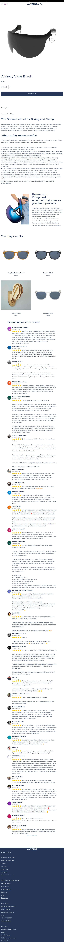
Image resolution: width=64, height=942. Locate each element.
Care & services (6, 889)
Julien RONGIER (18, 482)
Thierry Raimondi (19, 435)
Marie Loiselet (18, 785)
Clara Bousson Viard (21, 694)
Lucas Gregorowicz (20, 327)
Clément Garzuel (19, 634)
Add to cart (32, 94)
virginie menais (18, 491)
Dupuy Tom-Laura (19, 382)
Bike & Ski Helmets (7, 860)
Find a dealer (5, 909)
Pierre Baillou (18, 470)
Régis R (15, 747)
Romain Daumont (19, 826)
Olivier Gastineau (19, 346)
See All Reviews (32, 836)
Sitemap (4, 872)
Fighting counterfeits (8, 938)
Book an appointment (8, 906)
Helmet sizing (5, 883)
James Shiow (17, 802)
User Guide (5, 886)
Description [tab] (5, 108)
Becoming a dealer (7, 912)
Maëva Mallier (18, 721)
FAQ (2, 895)
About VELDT (5, 921)
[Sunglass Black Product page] (48, 254)
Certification (5, 941)
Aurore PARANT (18, 529)
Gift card (4, 866)
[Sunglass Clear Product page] (48, 295)
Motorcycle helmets (8, 857)
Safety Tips (4, 869)
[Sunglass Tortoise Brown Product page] (16, 254)
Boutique (4, 898)
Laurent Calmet (18, 815)
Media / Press (5, 935)
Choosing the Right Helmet (10, 880)
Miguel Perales (18, 707)
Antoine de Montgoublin (22, 590)
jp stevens (16, 506)
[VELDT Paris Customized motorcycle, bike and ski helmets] (32, 4)
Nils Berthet (17, 776)
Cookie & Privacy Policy (8, 929)
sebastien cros (18, 756)
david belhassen (19, 736)
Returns (4, 892)
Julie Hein (16, 613)
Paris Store (4, 903)
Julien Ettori (17, 361)
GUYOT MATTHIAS (18, 542)
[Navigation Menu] (2, 4)
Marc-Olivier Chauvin (21, 396)
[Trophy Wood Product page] (16, 295)
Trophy (3, 863)
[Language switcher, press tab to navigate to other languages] (6, 4)
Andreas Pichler (19, 646)
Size (3, 87)
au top (15, 677)
